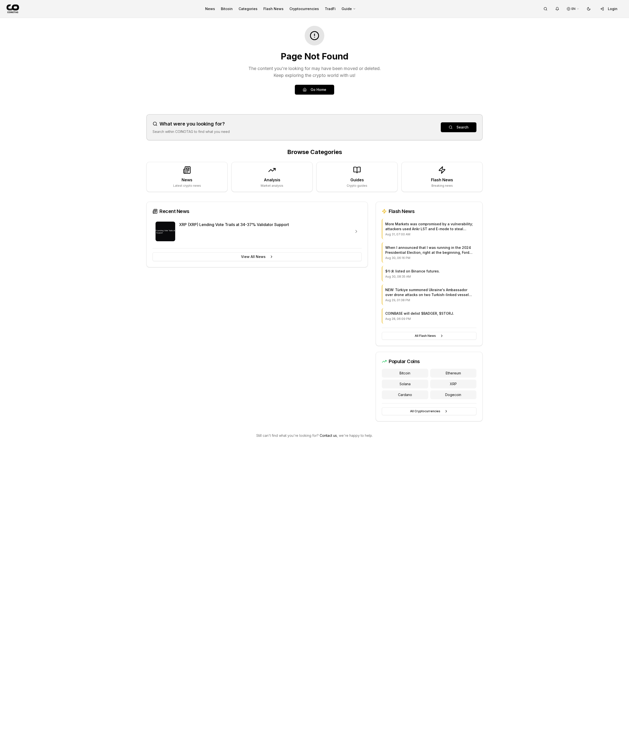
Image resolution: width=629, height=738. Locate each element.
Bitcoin (227, 9)
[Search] (545, 8)
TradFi (330, 9)
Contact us (328, 435)
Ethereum (453, 373)
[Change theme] (588, 8)
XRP (453, 384)
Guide (347, 9)
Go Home (318, 89)
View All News (253, 257)
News (210, 9)
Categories (248, 9)
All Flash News (425, 336)
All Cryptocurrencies (425, 411)
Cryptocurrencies (304, 9)
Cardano (405, 395)
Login (612, 9)
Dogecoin (453, 395)
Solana (405, 384)
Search (463, 127)
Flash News (273, 9)
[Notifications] (557, 8)
